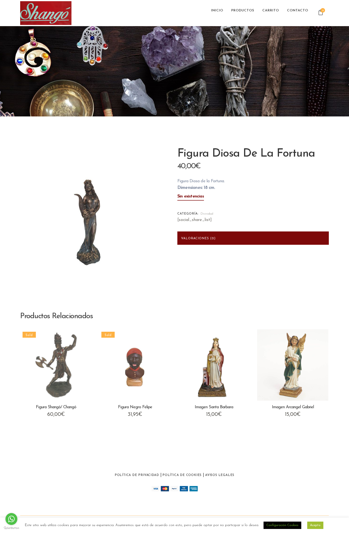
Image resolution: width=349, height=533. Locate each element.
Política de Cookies (182, 475)
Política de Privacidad (137, 475)
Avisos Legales (219, 475)
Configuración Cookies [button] (282, 525)
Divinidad (207, 213)
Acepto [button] (315, 525)
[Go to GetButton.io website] (11, 528)
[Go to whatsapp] (11, 519)
